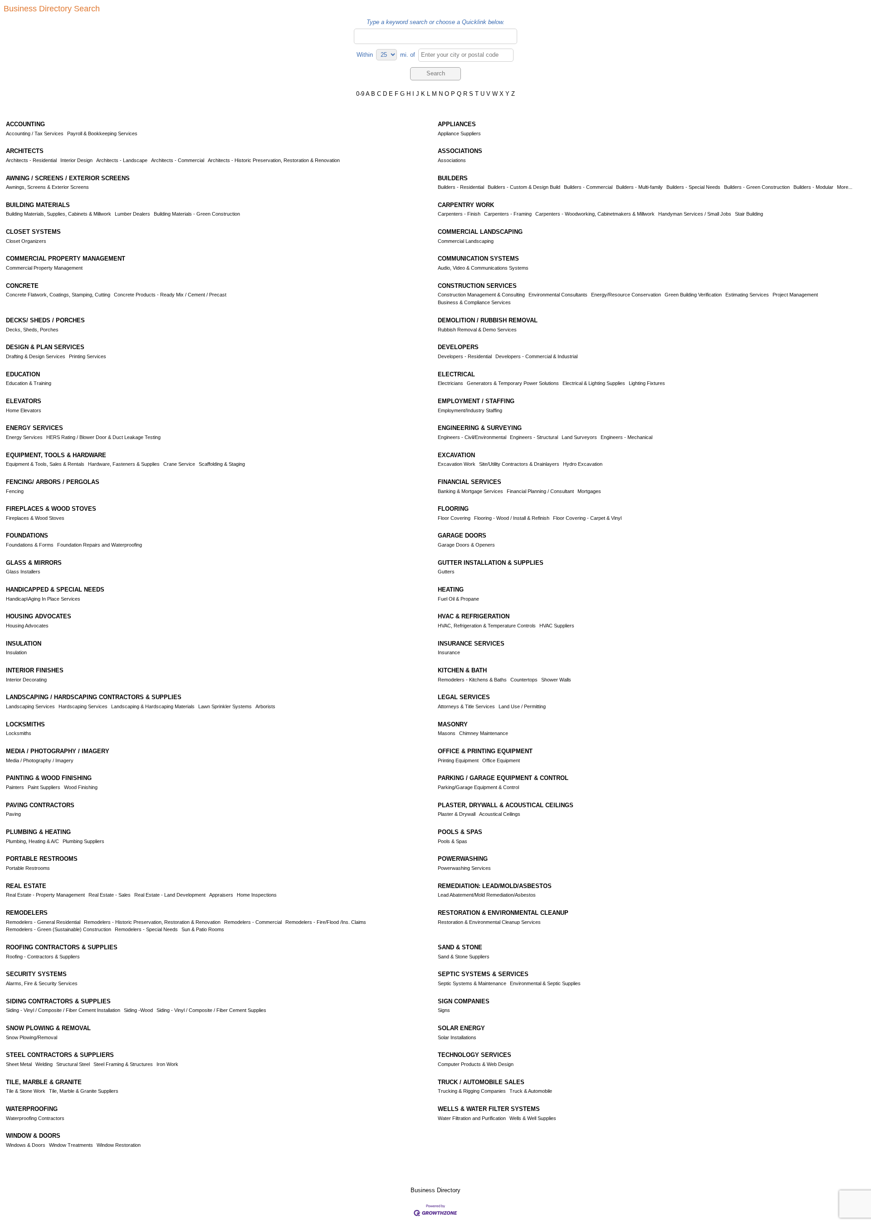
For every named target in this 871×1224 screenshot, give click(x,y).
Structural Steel (73, 1064)
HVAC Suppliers (556, 625)
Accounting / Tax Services (35, 133)
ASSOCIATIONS (460, 151)
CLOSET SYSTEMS (33, 231)
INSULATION (23, 643)
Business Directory (435, 1190)
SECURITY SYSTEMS (36, 974)
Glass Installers (23, 571)
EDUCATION (23, 374)
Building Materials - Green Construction (197, 214)
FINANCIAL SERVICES (469, 482)
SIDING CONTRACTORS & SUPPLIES (58, 1001)
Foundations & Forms (30, 545)
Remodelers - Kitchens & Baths (472, 679)
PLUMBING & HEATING (38, 832)
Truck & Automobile (530, 1091)
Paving (13, 814)
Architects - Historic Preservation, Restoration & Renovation (274, 160)
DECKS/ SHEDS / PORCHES (45, 320)
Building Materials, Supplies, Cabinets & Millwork (58, 214)
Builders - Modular (813, 187)
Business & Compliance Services (474, 302)
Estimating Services (747, 294)
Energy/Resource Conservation (626, 294)
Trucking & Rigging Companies (472, 1091)
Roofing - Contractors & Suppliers (43, 956)
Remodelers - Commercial (253, 922)
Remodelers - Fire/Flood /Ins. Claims (325, 922)
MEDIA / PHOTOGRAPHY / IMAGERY (57, 751)
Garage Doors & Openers (466, 545)
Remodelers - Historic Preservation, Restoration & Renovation (152, 922)
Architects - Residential (31, 160)
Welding (44, 1064)
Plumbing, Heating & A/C (32, 841)
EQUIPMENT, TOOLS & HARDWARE (56, 455)
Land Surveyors (579, 437)
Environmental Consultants (557, 294)
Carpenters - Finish (459, 214)
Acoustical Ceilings (499, 814)
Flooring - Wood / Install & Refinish (511, 518)
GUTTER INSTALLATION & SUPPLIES (490, 562)
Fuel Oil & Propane (458, 599)
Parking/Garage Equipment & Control (478, 787)
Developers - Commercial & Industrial (536, 356)
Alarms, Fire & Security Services (42, 983)
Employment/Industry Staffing (470, 410)
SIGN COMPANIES (463, 1001)
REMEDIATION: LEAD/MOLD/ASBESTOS (495, 886)
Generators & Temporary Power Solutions (513, 383)
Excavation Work (456, 464)
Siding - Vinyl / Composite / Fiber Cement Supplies (211, 1010)
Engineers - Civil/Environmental (472, 437)
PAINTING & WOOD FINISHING (49, 778)
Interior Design (76, 160)
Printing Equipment (458, 760)
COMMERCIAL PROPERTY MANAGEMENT (65, 258)
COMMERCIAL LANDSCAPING (480, 231)
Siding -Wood (138, 1010)
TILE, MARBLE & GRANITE (44, 1082)
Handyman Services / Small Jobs (694, 214)
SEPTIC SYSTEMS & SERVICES (483, 974)
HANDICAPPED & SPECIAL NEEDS (55, 589)
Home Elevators (23, 410)
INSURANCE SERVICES (471, 643)
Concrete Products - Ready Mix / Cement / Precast (170, 294)
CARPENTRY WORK (466, 205)
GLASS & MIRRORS (34, 562)
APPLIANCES (457, 124)
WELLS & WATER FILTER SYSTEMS (489, 1109)
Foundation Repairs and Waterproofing (99, 545)
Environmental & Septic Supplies (545, 983)
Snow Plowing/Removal (31, 1037)
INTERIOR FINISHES (35, 670)
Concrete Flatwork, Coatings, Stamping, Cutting (58, 294)
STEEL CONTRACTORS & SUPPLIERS (60, 1054)
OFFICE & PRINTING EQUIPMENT (485, 751)
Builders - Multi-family (639, 187)
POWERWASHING (463, 858)
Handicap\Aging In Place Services (43, 599)
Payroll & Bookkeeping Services (102, 133)
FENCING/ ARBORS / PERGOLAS (52, 482)
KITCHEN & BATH (462, 670)
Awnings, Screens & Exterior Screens (47, 187)
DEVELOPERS (458, 347)
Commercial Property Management (44, 268)
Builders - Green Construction (757, 187)
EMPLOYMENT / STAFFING (476, 401)
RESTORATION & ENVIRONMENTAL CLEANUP (503, 912)
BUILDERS (453, 178)
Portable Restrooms (28, 868)
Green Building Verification (693, 294)
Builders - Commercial (588, 187)
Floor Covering (454, 518)
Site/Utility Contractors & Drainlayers (519, 464)
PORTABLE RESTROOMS (42, 858)
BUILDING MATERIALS (38, 205)
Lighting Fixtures (647, 383)
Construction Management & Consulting (481, 294)
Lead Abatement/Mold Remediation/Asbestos (487, 895)
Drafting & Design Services (35, 356)
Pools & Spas (452, 841)
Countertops (524, 679)
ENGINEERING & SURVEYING (480, 427)
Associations (452, 160)
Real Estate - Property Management (45, 895)
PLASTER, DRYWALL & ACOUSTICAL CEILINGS (505, 805)
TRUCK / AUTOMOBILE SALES (481, 1082)
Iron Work (167, 1064)
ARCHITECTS (25, 151)
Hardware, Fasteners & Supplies (124, 464)
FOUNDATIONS (27, 535)
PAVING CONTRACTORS (40, 805)
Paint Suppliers (44, 787)
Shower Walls (556, 679)
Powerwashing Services (464, 868)
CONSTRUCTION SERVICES (477, 285)
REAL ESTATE (26, 886)
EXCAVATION (456, 455)
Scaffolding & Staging (222, 464)
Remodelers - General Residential (43, 922)
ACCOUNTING (25, 124)
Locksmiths (18, 733)
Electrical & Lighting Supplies (594, 383)
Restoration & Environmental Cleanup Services (489, 922)
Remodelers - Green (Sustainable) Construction (58, 929)
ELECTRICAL (456, 374)
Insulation (16, 652)
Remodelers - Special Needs (146, 929)
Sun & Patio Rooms (202, 929)
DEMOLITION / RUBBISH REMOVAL (488, 320)
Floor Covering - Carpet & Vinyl (587, 518)
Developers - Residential (465, 356)
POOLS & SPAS (460, 832)
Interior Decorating (26, 679)
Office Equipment (501, 760)
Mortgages (589, 491)
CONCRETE (22, 285)
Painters (15, 787)
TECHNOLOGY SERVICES (474, 1054)
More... (844, 187)
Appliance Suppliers (459, 133)
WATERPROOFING (32, 1109)
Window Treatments (71, 1145)
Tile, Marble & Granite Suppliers (83, 1091)
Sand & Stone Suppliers (463, 956)
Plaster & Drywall (456, 814)
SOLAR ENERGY (461, 1028)
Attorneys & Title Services (466, 706)
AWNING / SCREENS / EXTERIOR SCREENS (68, 178)
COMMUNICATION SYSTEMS (478, 258)
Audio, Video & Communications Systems (483, 268)
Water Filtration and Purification (472, 1118)
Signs (444, 1010)
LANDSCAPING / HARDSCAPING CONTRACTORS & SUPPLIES (93, 697)
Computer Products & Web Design (476, 1064)
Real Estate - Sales (109, 895)
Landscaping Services (30, 706)
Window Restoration (119, 1145)
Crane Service (179, 464)
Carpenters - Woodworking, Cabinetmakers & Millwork (595, 214)
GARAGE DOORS (462, 535)
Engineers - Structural (534, 437)
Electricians (450, 383)
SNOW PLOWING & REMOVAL (48, 1028)
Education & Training (28, 383)
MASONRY (453, 724)
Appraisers (221, 895)
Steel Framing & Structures (123, 1064)
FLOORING (453, 508)
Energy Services (24, 437)
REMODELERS (27, 912)
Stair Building (749, 214)
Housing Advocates (27, 625)
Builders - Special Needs (693, 187)
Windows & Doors (25, 1145)
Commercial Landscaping (466, 241)
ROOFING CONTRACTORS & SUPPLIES (61, 947)
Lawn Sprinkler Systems (225, 706)
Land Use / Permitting (522, 706)
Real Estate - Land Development (170, 895)
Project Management (795, 294)
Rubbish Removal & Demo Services (477, 329)
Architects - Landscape (121, 160)
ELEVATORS (23, 401)
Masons (446, 733)
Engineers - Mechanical (626, 437)
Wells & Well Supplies (532, 1118)
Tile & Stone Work (25, 1091)
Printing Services (87, 356)
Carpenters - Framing (508, 214)
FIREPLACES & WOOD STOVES (51, 508)
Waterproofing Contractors (35, 1118)
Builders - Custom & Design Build (524, 187)
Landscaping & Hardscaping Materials (153, 706)
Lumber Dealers (132, 214)
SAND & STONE (460, 947)
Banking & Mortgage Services (470, 491)
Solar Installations (457, 1037)
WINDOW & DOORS (33, 1135)
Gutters (446, 571)
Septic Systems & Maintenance (472, 983)
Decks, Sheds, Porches (32, 329)
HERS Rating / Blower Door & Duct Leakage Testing (103, 437)
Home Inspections (257, 895)
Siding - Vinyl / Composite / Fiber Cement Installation (63, 1010)
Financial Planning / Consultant (540, 491)
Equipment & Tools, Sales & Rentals (45, 464)
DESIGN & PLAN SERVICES (45, 347)
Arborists (265, 706)
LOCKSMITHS (25, 724)
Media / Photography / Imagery (39, 760)
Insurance (449, 652)
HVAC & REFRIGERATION (473, 616)
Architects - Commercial (177, 160)
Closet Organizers (26, 241)
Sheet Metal (19, 1064)
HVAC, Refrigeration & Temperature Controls (487, 625)
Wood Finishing (81, 787)
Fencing (15, 491)
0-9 (360, 93)
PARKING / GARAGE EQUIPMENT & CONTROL (503, 778)
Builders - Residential (461, 187)
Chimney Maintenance (483, 733)
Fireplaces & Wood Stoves (35, 518)
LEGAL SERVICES (464, 697)
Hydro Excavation (582, 464)
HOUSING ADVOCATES (38, 616)
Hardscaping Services (83, 706)
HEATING (451, 589)
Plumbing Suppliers (83, 841)
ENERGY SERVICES (34, 427)
